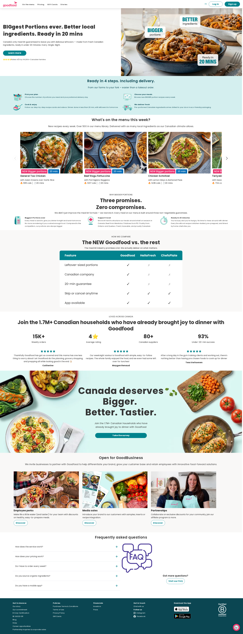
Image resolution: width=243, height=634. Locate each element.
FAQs (15, 623)
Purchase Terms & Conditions (65, 606)
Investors (97, 606)
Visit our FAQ (175, 581)
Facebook (141, 616)
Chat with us (139, 606)
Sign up (232, 4)
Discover (21, 522)
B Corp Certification (21, 613)
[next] (226, 158)
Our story (16, 606)
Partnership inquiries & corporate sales (29, 629)
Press (95, 609)
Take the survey (120, 435)
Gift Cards (57, 616)
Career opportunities (22, 626)
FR (206, 4)
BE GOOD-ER (18, 616)
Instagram (141, 613)
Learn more (14, 52)
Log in (215, 4)
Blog (14, 619)
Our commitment (20, 609)
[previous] (15, 158)
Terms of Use (58, 609)
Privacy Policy (59, 613)
